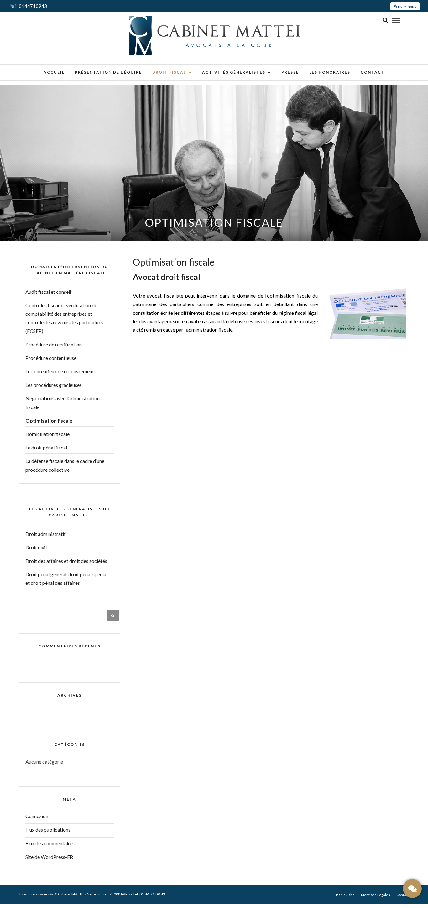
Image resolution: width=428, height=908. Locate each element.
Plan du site (345, 895)
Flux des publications (47, 830)
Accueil (54, 72)
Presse (290, 72)
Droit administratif (45, 534)
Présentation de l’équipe (108, 72)
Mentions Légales (375, 895)
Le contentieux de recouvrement (59, 371)
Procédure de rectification (53, 344)
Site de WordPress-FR (49, 857)
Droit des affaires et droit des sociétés (66, 561)
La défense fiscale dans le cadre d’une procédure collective (64, 465)
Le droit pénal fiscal (46, 447)
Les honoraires (329, 72)
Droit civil (36, 547)
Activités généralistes (233, 72)
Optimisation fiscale (48, 420)
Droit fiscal (169, 72)
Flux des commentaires (50, 843)
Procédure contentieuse (50, 358)
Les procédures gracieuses (53, 385)
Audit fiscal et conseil (48, 292)
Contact (373, 72)
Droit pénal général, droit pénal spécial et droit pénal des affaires (66, 578)
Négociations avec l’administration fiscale (62, 402)
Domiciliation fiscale (47, 434)
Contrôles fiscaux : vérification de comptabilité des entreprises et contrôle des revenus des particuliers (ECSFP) (64, 318)
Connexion (36, 816)
